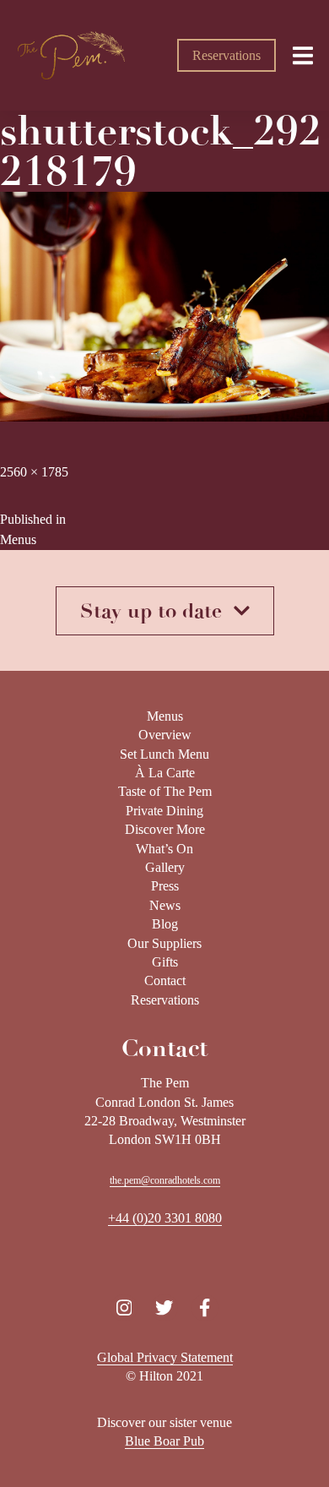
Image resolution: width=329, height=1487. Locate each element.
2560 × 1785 (34, 472)
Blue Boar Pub (164, 1441)
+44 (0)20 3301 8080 (165, 1218)
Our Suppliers (164, 943)
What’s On (164, 849)
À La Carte (165, 772)
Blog (165, 924)
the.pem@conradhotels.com (165, 1180)
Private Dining (164, 810)
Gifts (165, 962)
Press (165, 886)
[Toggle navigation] (303, 55)
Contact (165, 980)
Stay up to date (157, 611)
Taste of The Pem (165, 791)
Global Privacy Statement (165, 1357)
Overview (164, 734)
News (165, 905)
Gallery (165, 867)
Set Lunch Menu (164, 754)
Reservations (226, 55)
